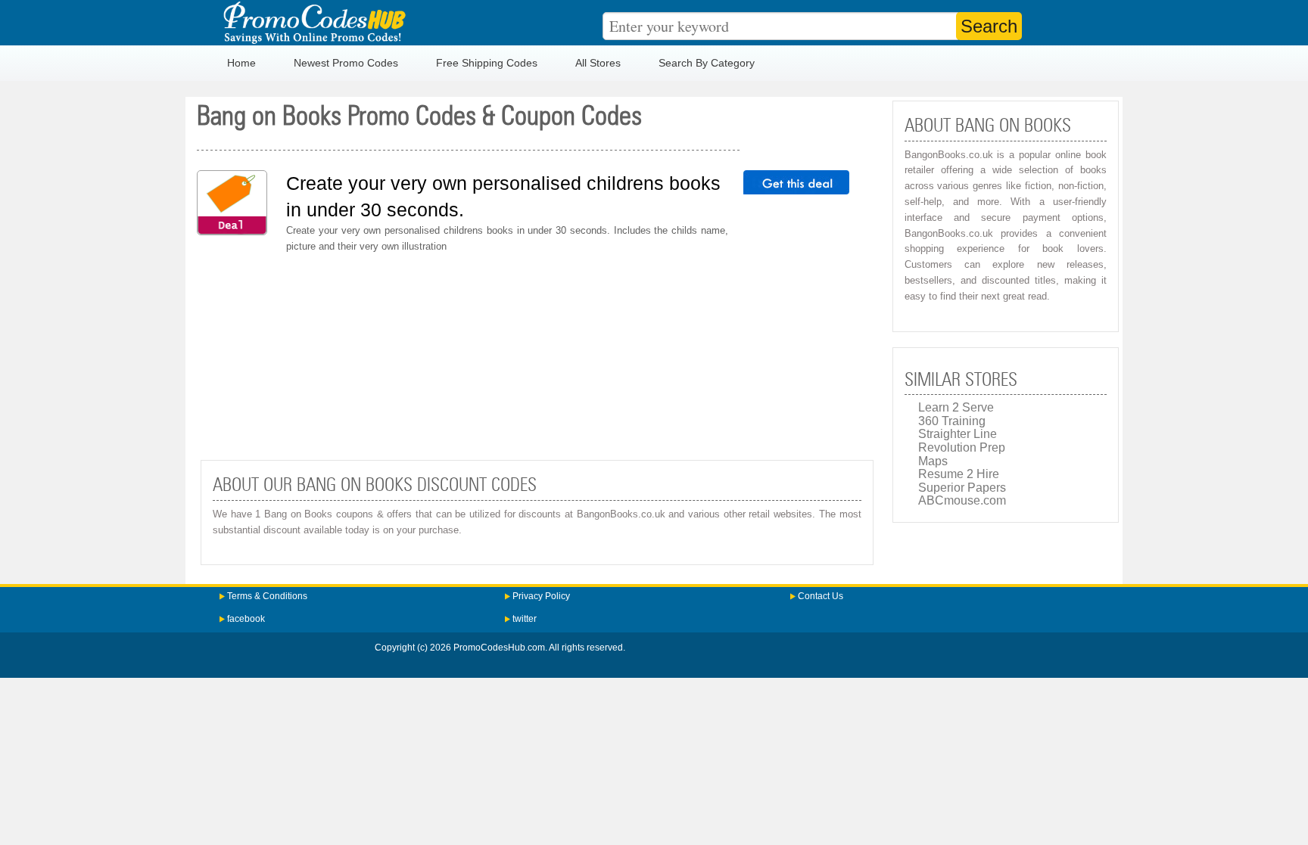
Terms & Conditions (267, 596)
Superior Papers (962, 487)
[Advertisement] (537, 357)
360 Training (952, 421)
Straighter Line (957, 433)
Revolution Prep (961, 447)
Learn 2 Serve (956, 407)
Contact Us (820, 596)
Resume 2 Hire (958, 474)
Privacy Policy (541, 596)
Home (241, 63)
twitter (524, 619)
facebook (246, 619)
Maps (933, 461)
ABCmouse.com (962, 500)
